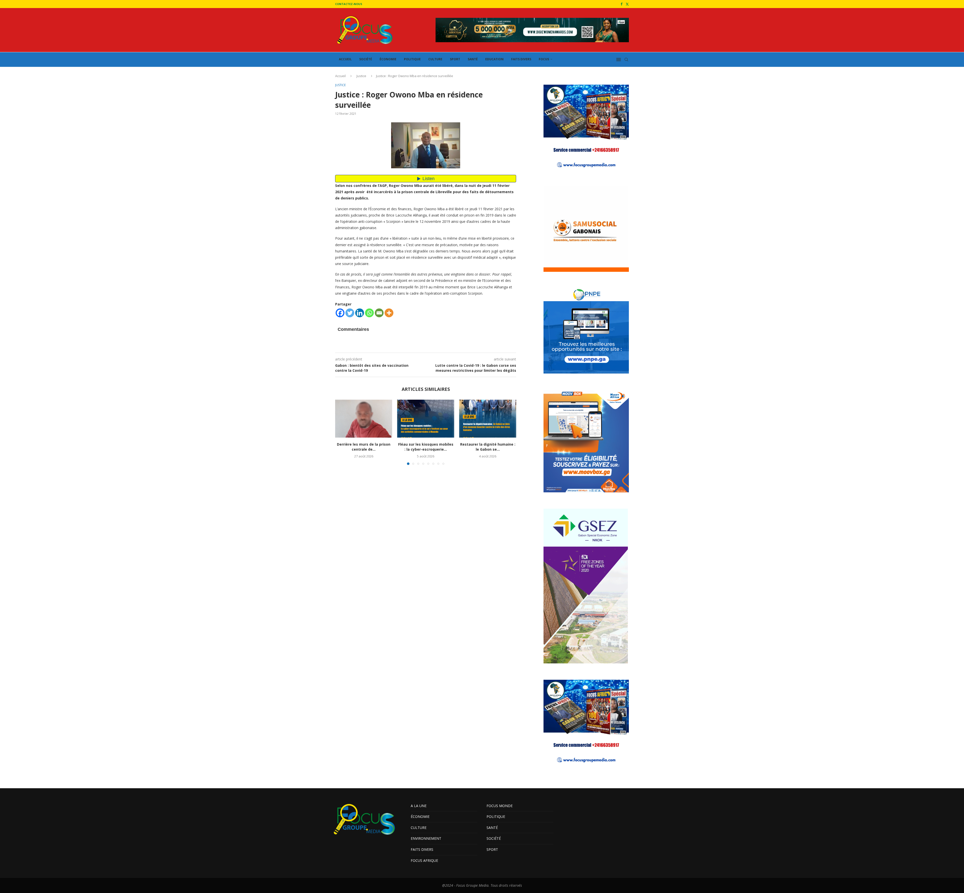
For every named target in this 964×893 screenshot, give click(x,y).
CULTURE (435, 59)
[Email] (379, 312)
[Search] (626, 59)
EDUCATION (494, 59)
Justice (361, 76)
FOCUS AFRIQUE (424, 860)
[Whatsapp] (369, 312)
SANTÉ (473, 59)
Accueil (340, 76)
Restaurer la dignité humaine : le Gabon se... (487, 447)
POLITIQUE (412, 59)
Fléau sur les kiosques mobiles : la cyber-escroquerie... (425, 447)
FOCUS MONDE (500, 805)
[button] (342, 432)
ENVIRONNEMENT (426, 838)
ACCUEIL (345, 59)
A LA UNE (419, 805)
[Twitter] (627, 4)
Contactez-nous (348, 4)
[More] (389, 312)
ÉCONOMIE (388, 59)
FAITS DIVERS (521, 59)
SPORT (455, 59)
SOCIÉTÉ (365, 59)
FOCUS (544, 59)
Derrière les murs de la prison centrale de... (363, 447)
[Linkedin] (359, 312)
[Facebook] (621, 4)
